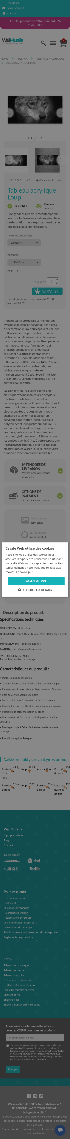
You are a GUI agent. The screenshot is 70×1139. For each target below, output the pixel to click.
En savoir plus (25, 572)
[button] (35, 590)
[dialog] (35, 569)
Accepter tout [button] (36, 580)
